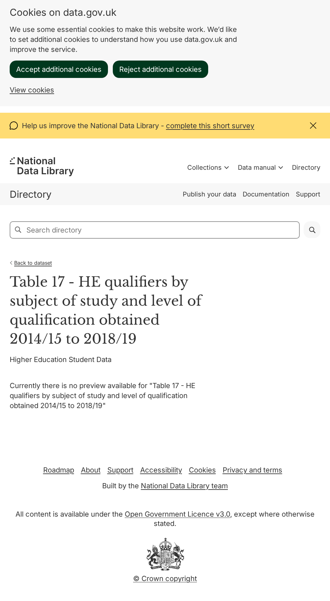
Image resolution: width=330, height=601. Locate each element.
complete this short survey (210, 125)
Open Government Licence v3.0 (177, 514)
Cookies (202, 470)
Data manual (257, 167)
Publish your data (209, 194)
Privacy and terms (252, 470)
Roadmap (58, 470)
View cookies (32, 90)
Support (308, 194)
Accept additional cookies (59, 69)
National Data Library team (184, 486)
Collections (204, 167)
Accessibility (161, 470)
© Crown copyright (165, 578)
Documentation (266, 194)
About (91, 470)
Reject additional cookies (160, 69)
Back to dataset (33, 263)
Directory (306, 167)
